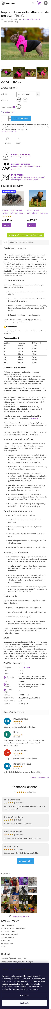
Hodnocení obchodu (25, 786)
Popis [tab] (5, 242)
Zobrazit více (25, 861)
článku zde (34, 418)
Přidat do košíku (22, 118)
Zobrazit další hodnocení (40, 778)
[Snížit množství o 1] (9, 119)
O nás (3, 947)
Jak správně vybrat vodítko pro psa (13, 958)
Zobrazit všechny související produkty (25, 235)
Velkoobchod (6, 940)
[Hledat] (33, 3)
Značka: (10, 22)
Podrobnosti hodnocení (31, 19)
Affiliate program (7, 944)
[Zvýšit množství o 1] (9, 117)
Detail (6, 225)
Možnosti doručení (7, 112)
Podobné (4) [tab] (13, 242)
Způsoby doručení (7, 937)
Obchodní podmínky (8, 925)
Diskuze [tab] (31, 242)
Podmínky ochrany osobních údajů (13, 928)
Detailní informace (7, 131)
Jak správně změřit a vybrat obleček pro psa (17, 962)
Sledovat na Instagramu (20, 916)
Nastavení (24, 995)
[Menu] (45, 3)
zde (36, 989)
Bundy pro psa (24, 667)
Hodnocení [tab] (23, 242)
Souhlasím (24, 1003)
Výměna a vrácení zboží (9, 934)
